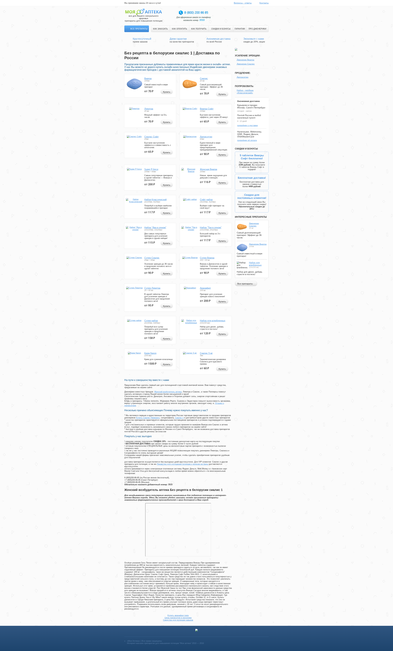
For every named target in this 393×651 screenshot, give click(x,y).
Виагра (148, 78)
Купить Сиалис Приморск (148, 418)
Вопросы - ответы (243, 3)
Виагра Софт (207, 108)
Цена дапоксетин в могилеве (178, 618)
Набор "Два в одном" (155, 227)
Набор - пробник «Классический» (245, 91)
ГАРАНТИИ (240, 29)
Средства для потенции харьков (178, 620)
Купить (166, 92)
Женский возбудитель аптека (168, 392)
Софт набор (206, 199)
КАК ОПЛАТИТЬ (179, 29)
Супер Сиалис (152, 257)
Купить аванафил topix (178, 615)
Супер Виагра (207, 257)
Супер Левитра (152, 288)
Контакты (264, 3)
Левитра (148, 108)
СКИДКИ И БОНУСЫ (221, 29)
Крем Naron (150, 353)
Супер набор (151, 320)
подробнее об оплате (247, 140)
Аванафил (205, 288)
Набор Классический (155, 199)
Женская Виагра (208, 169)
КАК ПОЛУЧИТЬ (198, 29)
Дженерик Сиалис (246, 64)
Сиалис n (179, 418)
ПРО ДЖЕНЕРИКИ (257, 29)
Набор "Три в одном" (211, 227)
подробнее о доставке (247, 125)
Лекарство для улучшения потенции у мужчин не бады (182, 464)
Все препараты (139, 29)
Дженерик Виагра (245, 60)
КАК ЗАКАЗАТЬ (160, 29)
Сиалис (204, 78)
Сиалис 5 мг (206, 353)
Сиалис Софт (151, 136)
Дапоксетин (206, 136)
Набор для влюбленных (212, 320)
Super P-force (151, 169)
